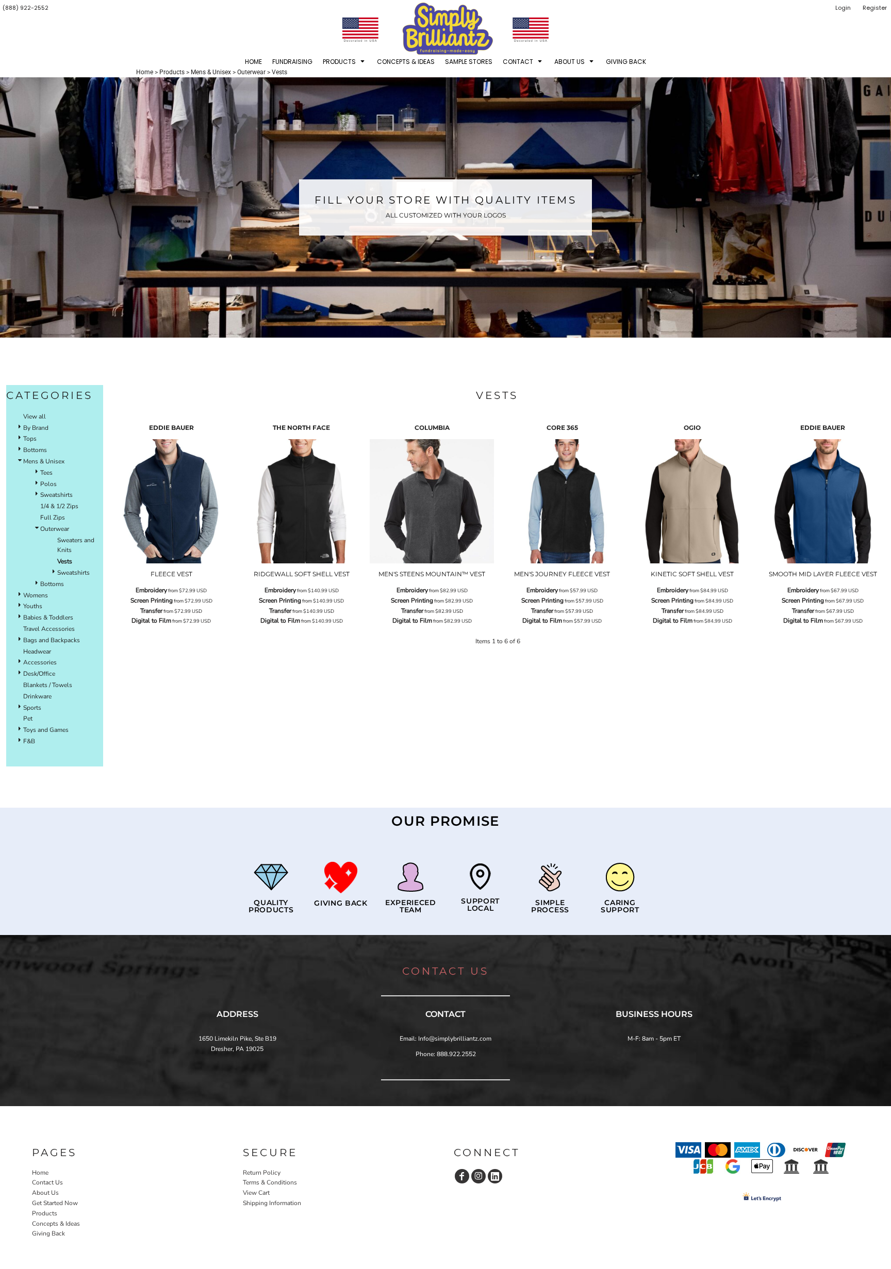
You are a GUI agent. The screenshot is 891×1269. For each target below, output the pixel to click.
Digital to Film (151, 620)
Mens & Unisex (211, 72)
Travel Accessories (49, 629)
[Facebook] (462, 1176)
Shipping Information (272, 1203)
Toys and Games (46, 730)
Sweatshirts (56, 495)
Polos (48, 484)
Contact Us (47, 1182)
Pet (27, 718)
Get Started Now (55, 1203)
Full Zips (52, 517)
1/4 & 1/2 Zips (59, 506)
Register (875, 8)
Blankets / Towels (47, 685)
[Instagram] (478, 1176)
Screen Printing (151, 600)
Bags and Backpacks (51, 640)
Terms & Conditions (270, 1182)
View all (34, 416)
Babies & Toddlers (48, 617)
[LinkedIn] (495, 1176)
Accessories (40, 662)
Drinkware (37, 696)
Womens (35, 595)
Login (843, 8)
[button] (345, 61)
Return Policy (261, 1172)
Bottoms (35, 450)
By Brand (35, 428)
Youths (32, 606)
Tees (46, 473)
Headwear (37, 651)
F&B (29, 741)
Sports (32, 708)
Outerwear (251, 72)
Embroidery (151, 590)
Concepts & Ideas (56, 1224)
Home (144, 72)
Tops (30, 439)
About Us (45, 1193)
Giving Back (48, 1233)
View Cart (256, 1193)
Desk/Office (39, 674)
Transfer (151, 611)
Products (172, 72)
